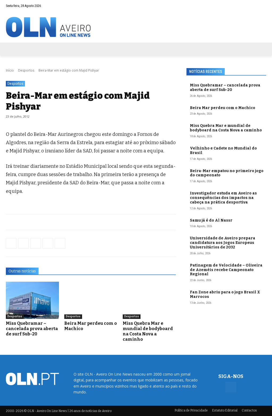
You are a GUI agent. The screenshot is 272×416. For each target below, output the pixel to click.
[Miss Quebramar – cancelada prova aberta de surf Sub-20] (32, 300)
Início (10, 70)
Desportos (26, 70)
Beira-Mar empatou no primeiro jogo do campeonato (227, 173)
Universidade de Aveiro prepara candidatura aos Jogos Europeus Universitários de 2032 (222, 242)
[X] (35, 243)
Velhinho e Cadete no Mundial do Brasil (223, 150)
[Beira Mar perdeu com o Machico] (90, 300)
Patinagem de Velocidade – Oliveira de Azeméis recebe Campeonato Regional (226, 270)
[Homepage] (136, 27)
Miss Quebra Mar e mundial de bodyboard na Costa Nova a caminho (148, 331)
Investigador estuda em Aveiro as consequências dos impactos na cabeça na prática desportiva (223, 198)
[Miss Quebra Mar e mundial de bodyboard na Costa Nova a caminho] (149, 300)
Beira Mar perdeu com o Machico (222, 108)
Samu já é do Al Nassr (211, 220)
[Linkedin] (47, 243)
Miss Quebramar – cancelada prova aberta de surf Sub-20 (32, 328)
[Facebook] (262, 6)
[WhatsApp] (23, 243)
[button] (252, 6)
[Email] (60, 243)
